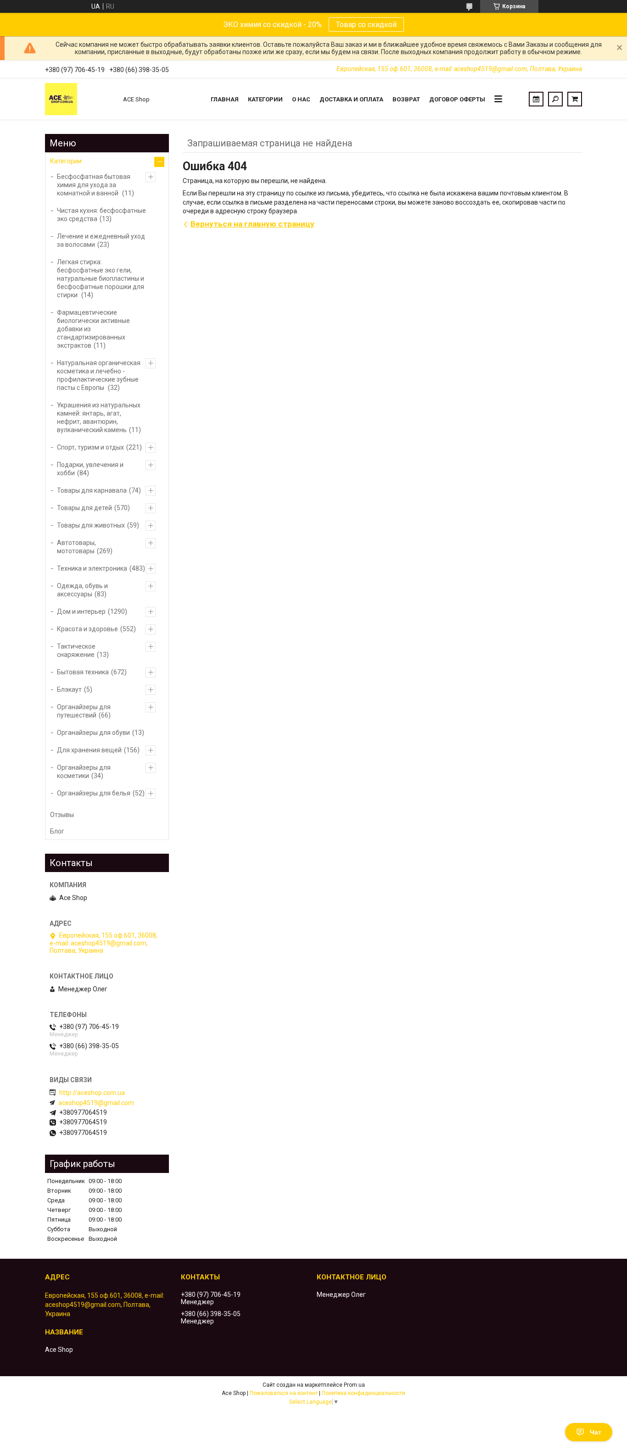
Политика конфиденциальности (363, 1393)
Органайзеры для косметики (84, 771)
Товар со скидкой (366, 24)
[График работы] (536, 99)
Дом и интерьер (81, 611)
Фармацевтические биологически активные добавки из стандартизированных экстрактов (93, 329)
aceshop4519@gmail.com (96, 1102)
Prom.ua (354, 1385)
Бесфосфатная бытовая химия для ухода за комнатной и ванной (93, 185)
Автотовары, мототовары (76, 547)
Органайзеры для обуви (93, 732)
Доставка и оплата (351, 99)
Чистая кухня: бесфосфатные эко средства (101, 214)
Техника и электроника (92, 568)
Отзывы (62, 814)
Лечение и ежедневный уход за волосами (101, 240)
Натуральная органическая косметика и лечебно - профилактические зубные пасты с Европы (98, 375)
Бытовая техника (83, 672)
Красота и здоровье (87, 629)
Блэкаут (69, 689)
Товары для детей (84, 507)
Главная (225, 99)
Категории (265, 99)
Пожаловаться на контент (284, 1393)
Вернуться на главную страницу (252, 223)
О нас (301, 99)
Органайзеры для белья (93, 793)
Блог (57, 831)
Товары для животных (91, 525)
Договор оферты (457, 99)
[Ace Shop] (79, 99)
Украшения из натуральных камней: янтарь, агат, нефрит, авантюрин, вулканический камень (98, 417)
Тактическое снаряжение (76, 650)
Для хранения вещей (89, 750)
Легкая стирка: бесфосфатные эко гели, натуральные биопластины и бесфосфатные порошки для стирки (100, 278)
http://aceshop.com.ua (92, 1092)
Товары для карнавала (92, 490)
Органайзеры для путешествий (84, 711)
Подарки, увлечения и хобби (90, 469)
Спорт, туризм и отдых (90, 447)
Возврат (406, 99)
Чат (595, 1432)
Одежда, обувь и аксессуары (82, 590)
